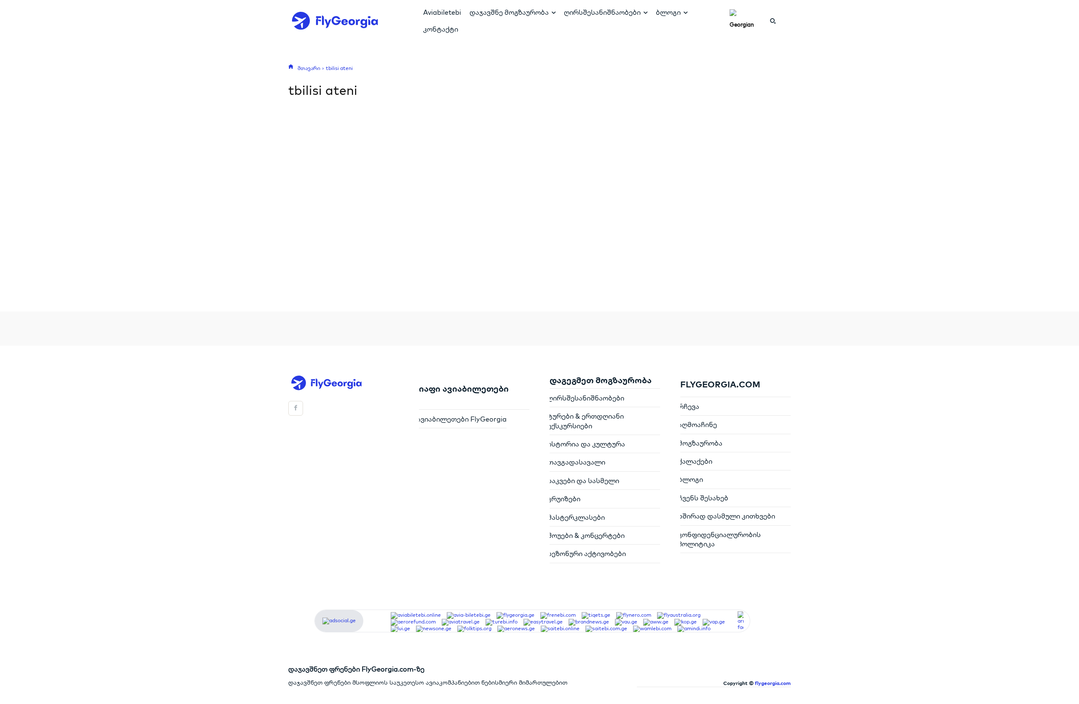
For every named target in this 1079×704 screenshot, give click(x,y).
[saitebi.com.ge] (606, 629)
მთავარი (309, 68)
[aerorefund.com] (413, 622)
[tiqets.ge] (596, 615)
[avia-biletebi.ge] (469, 615)
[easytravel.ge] (543, 622)
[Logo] (343, 20)
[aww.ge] (655, 622)
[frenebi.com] (558, 615)
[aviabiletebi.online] (416, 615)
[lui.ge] (400, 629)
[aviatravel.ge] (461, 622)
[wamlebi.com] (652, 629)
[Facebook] (295, 408)
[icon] (290, 66)
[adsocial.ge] (339, 620)
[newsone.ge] (433, 629)
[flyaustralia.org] (679, 615)
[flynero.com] (633, 615)
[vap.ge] (714, 622)
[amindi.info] (694, 629)
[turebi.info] (502, 622)
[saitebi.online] (560, 629)
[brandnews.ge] (589, 622)
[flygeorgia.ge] (515, 615)
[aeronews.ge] (516, 629)
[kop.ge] (685, 622)
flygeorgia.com (773, 683)
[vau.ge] (626, 622)
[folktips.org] (474, 629)
